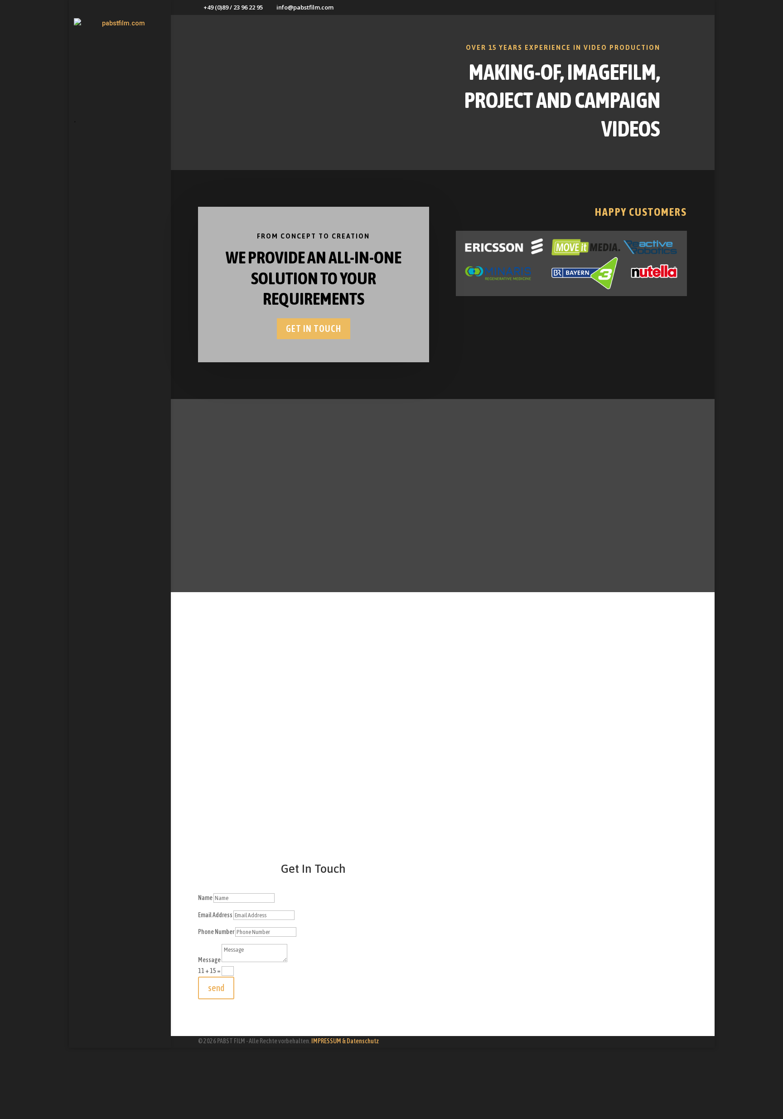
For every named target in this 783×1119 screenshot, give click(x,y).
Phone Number (216, 931)
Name (205, 897)
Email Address (215, 915)
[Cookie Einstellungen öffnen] (68, 1113)
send (216, 988)
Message (209, 959)
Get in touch (313, 328)
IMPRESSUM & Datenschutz (345, 1041)
